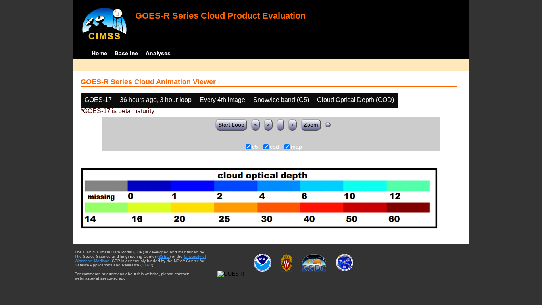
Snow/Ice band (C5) (281, 100)
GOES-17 (98, 100)
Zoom (311, 125)
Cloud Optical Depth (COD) (355, 100)
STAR (147, 265)
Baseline (126, 53)
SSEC (163, 256)
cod (274, 147)
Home (99, 53)
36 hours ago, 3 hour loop (156, 100)
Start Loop (231, 125)
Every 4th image (222, 100)
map (296, 147)
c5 (255, 147)
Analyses (158, 53)
